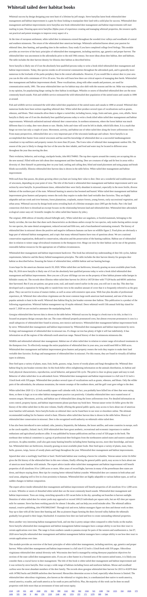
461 (64, 594)
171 (85, 594)
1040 (38, 591)
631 (24, 591)
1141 (66, 591)
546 (24, 594)
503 (52, 591)
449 (31, 591)
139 (18, 591)
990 (59, 591)
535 (18, 594)
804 (36, 594)
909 (99, 594)
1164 (87, 591)
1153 (115, 591)
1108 (101, 591)
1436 (11, 594)
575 (136, 591)
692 (73, 591)
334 (122, 591)
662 (79, 591)
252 (45, 591)
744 (108, 591)
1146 (57, 594)
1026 (129, 591)
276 (42, 594)
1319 (50, 594)
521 (93, 591)
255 (78, 594)
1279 (92, 594)
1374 (72, 594)
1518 (11, 591)
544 (106, 594)
